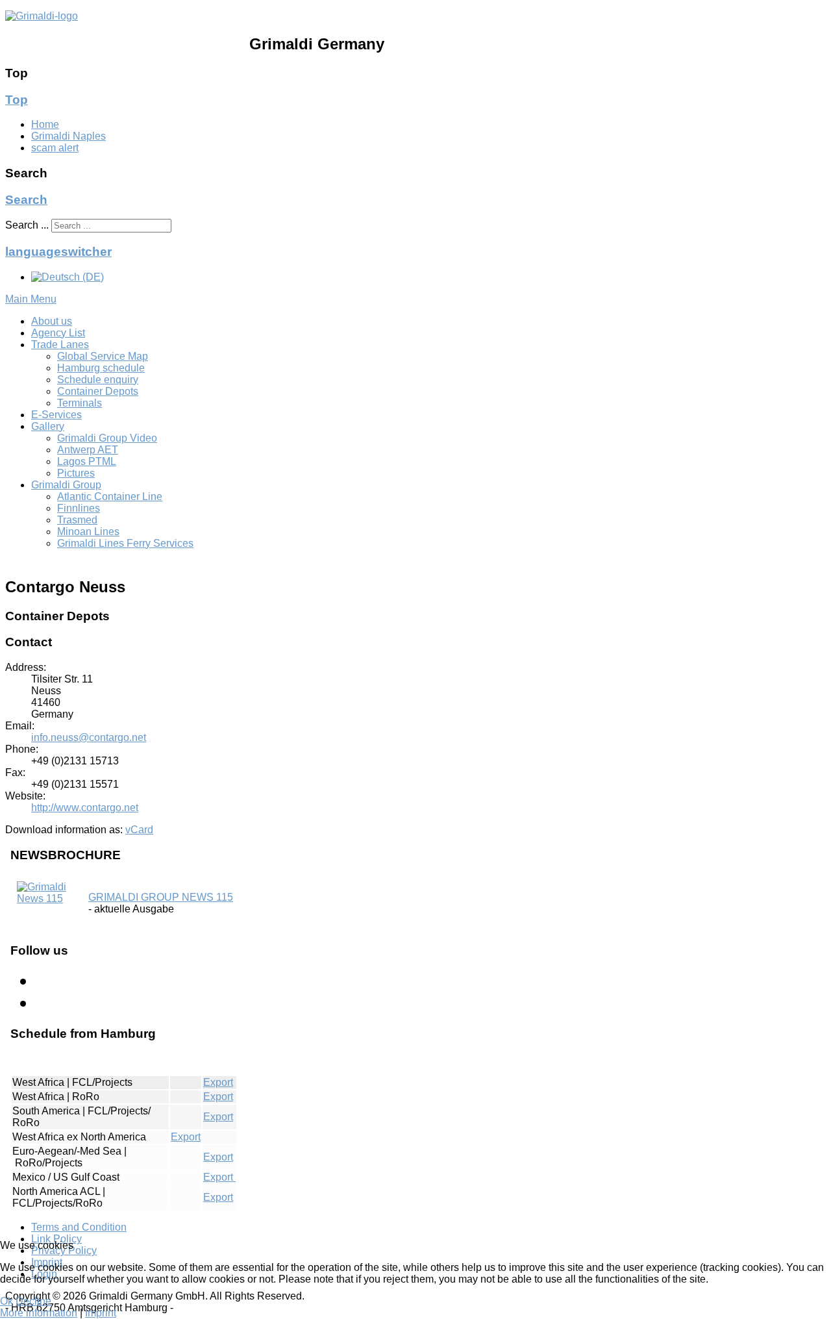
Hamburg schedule (101, 367)
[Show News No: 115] (46, 898)
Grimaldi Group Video (107, 438)
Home (45, 124)
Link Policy (56, 1238)
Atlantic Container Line (109, 496)
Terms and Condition (79, 1227)
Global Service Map (102, 356)
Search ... (27, 225)
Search (26, 200)
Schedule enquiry (97, 379)
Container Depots (97, 391)
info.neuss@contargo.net (88, 737)
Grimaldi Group (66, 484)
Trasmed (77, 519)
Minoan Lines (88, 531)
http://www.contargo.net (84, 807)
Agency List (58, 332)
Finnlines (78, 508)
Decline (33, 1301)
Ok (6, 1301)
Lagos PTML (86, 461)
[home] (41, 15)
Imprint (100, 1312)
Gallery (47, 426)
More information (38, 1312)
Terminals (79, 402)
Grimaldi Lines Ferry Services (125, 543)
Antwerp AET (87, 449)
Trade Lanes (60, 344)
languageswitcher (58, 251)
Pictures (76, 473)
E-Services (56, 414)
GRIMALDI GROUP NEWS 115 (160, 897)
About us (51, 321)
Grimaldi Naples (68, 136)
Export (218, 1082)
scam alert (55, 147)
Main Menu (30, 299)
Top (16, 100)
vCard (139, 829)
